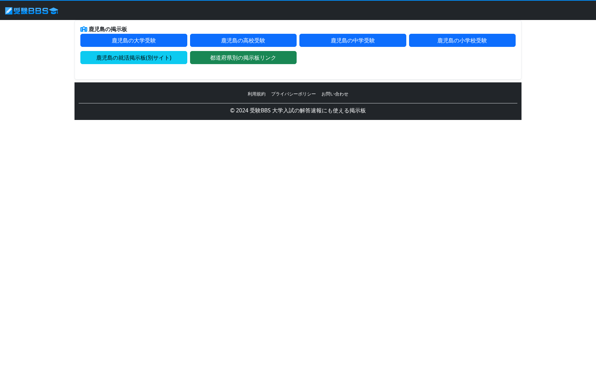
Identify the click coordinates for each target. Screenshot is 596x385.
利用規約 (257, 94)
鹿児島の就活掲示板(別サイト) (133, 57)
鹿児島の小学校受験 (462, 40)
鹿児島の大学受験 (134, 40)
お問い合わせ (334, 94)
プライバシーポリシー (293, 94)
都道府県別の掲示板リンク (243, 57)
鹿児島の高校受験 (243, 40)
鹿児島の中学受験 (353, 40)
